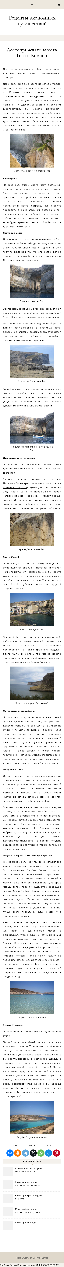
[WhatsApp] (41, 1153)
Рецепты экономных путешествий (32, 20)
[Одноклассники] (17, 1153)
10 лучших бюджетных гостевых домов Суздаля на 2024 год (27, 1211)
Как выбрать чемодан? (26, 1222)
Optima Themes (40, 1258)
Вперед (48, 1145)
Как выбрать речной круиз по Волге (28, 1197)
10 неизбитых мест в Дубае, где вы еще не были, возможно (28, 1170)
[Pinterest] (56, 1153)
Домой (31, 1145)
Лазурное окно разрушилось (21, 260)
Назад (14, 1145)
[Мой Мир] (48, 1153)
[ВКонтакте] (10, 1153)
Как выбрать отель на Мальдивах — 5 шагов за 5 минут (28, 1184)
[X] (33, 1153)
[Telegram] (25, 1153)
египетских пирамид (16, 487)
